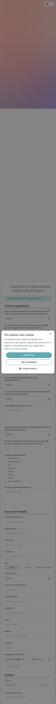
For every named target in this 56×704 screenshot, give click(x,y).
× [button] (50, 334)
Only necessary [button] (29, 362)
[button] (28, 368)
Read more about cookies (15, 348)
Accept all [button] (29, 355)
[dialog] (28, 351)
